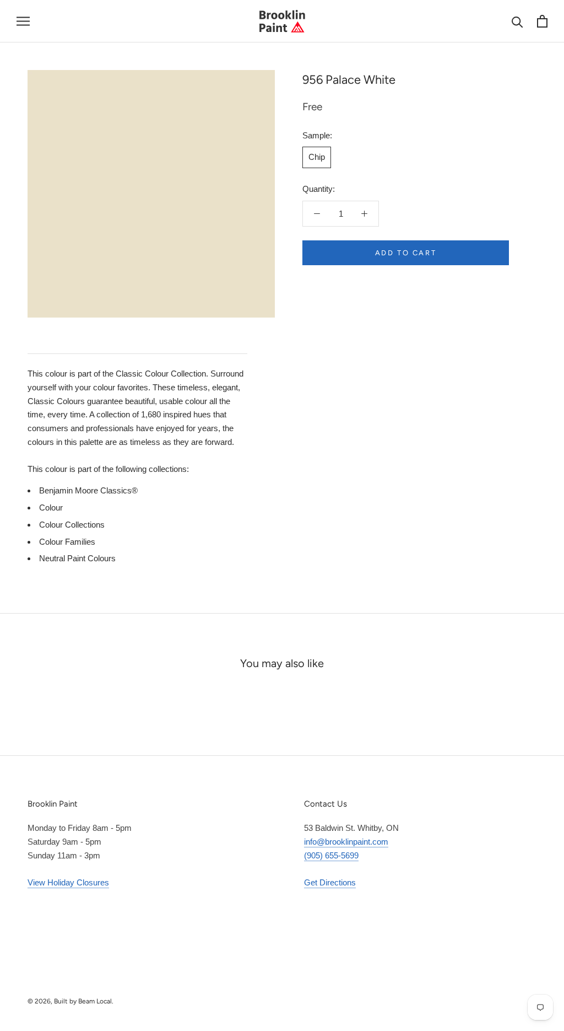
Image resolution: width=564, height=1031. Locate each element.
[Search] (517, 21)
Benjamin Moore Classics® (88, 490)
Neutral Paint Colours (77, 558)
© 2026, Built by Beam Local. (70, 1001)
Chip (316, 157)
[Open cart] (542, 21)
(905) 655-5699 (331, 855)
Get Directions (330, 882)
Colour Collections (72, 524)
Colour (51, 507)
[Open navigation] (23, 21)
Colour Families (67, 541)
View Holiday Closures (68, 882)
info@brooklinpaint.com (346, 841)
